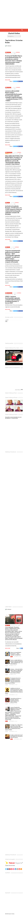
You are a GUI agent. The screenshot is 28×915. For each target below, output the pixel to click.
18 (15, 88)
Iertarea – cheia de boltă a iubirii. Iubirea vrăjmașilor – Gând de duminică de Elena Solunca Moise (16, 671)
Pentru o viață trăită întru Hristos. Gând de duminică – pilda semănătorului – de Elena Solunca (16, 662)
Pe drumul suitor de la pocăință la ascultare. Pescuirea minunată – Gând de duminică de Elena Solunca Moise (13, 680)
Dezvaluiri (8, 52)
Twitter (15, 81)
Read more (7, 79)
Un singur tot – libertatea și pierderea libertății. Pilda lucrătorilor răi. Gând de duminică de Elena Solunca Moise (14, 727)
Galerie (8, 202)
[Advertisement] (14, 14)
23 (15, 53)
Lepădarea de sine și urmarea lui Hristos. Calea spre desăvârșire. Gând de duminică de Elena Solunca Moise (14, 691)
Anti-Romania (9, 152)
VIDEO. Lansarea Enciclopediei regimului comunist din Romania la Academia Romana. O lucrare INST (12, 300)
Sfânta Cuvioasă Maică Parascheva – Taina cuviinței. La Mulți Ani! (15, 653)
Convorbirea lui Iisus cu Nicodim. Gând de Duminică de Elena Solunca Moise (15, 700)
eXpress (18, 52)
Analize (8, 247)
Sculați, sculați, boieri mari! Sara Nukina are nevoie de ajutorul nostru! (16, 736)
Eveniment (9, 87)
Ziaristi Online (14, 33)
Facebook (20, 81)
